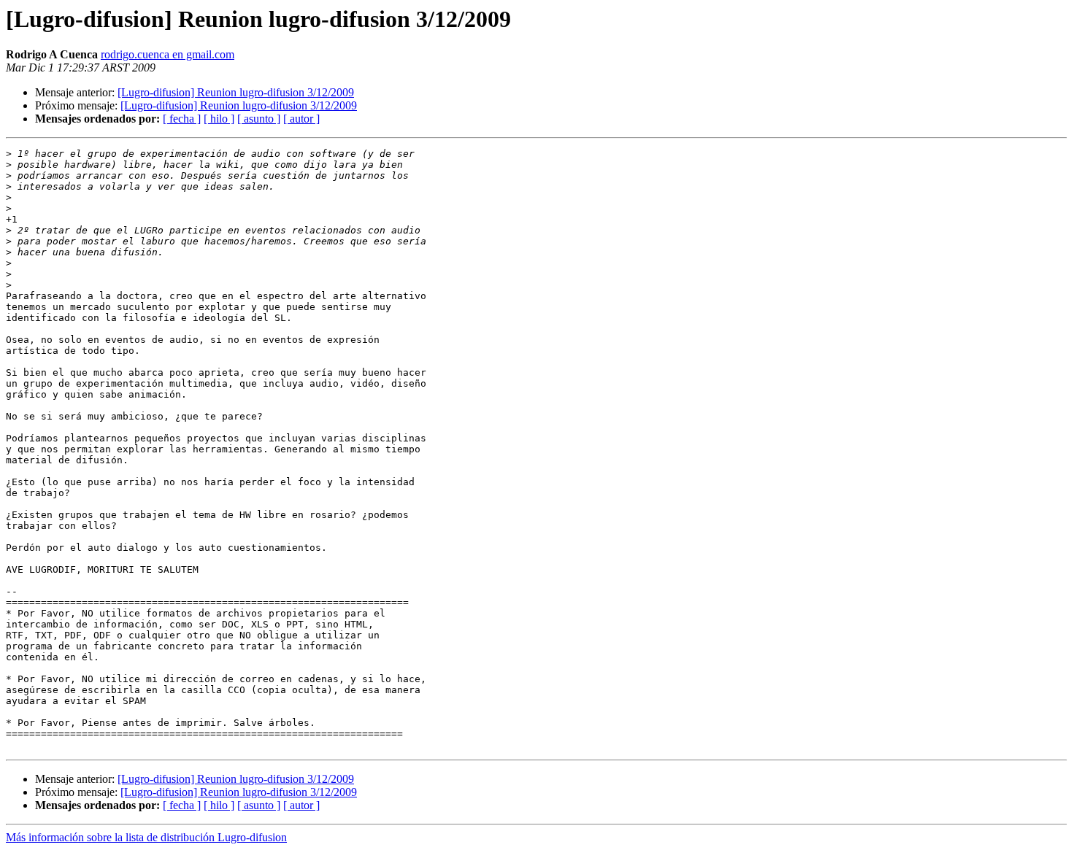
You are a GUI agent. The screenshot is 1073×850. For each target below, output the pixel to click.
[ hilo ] (219, 118)
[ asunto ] (258, 118)
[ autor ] (301, 118)
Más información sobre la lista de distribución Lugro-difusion (146, 837)
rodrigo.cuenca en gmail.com (167, 54)
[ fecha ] (182, 118)
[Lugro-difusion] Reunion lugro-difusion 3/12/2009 (236, 92)
